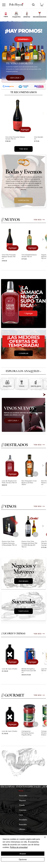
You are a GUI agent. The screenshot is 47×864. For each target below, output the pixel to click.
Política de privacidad (19, 847)
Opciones (23, 859)
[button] (42, 4)
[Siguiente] (43, 238)
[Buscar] (33, 4)
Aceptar (23, 853)
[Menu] (4, 5)
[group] (23, 120)
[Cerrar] (43, 839)
